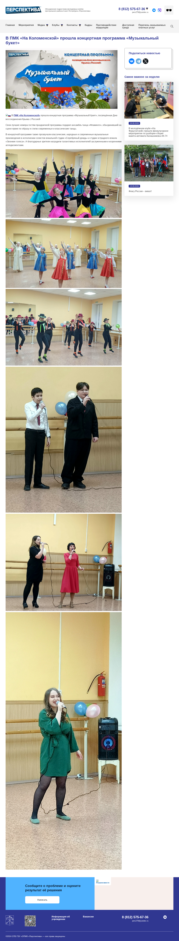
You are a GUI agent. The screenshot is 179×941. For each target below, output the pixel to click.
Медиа (41, 25)
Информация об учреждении (61, 917)
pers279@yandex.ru (140, 12)
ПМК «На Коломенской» (27, 115)
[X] (145, 61)
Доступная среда (128, 26)
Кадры (88, 25)
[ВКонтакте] (131, 61)
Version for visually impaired (168, 10)
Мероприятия (26, 25)
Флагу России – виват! (140, 191)
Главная (10, 25)
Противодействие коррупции (106, 26)
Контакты (72, 25)
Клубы (55, 25)
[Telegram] (138, 61)
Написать (42, 900)
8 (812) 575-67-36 (132, 9)
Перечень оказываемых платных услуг (152, 26)
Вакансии (88, 916)
